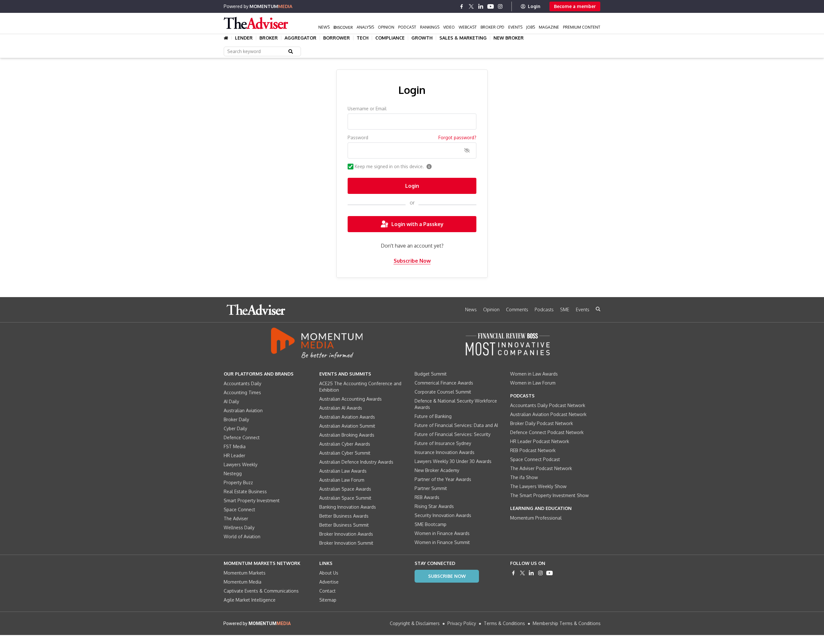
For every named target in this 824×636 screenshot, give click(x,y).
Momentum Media (242, 582)
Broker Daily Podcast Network (541, 423)
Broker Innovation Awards (346, 534)
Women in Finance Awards (442, 533)
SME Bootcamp (430, 524)
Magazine (549, 27)
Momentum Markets (245, 573)
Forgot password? (457, 137)
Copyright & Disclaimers (415, 623)
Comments (517, 309)
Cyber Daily (235, 428)
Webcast (468, 27)
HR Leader (234, 455)
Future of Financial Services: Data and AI (456, 425)
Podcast (407, 27)
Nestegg (233, 473)
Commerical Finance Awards (444, 383)
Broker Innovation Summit (346, 543)
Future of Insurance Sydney (443, 443)
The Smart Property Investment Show (549, 495)
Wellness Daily (239, 527)
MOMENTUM (270, 6)
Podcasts (544, 309)
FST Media (235, 446)
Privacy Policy (461, 623)
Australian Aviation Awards (347, 417)
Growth (422, 38)
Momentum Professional (536, 518)
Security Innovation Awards (443, 515)
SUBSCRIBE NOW (447, 576)
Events (515, 27)
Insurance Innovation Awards (444, 452)
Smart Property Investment (252, 500)
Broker (268, 38)
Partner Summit (431, 488)
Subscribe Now (412, 261)
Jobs (530, 27)
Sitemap (327, 600)
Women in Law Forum (533, 383)
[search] (598, 309)
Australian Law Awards (343, 471)
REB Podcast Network (533, 450)
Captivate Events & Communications (261, 591)
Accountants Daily (242, 383)
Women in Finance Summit (442, 542)
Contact (327, 591)
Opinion (386, 27)
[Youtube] (490, 6)
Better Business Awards (344, 516)
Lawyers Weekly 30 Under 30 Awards (453, 461)
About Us (328, 573)
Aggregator (300, 38)
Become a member (575, 6)
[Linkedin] (481, 6)
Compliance (390, 38)
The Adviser (236, 518)
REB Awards (427, 497)
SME (564, 309)
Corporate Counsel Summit (443, 392)
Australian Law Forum (341, 480)
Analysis (365, 27)
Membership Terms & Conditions (567, 623)
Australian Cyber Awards (344, 444)
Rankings (429, 27)
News (324, 27)
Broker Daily (236, 419)
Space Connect (239, 509)
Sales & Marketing (463, 38)
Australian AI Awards (340, 408)
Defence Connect (242, 437)
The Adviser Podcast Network (541, 468)
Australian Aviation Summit (347, 426)
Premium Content (581, 27)
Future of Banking (433, 416)
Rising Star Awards (434, 506)
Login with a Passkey (417, 224)
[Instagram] (500, 6)
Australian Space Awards (345, 489)
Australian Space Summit (345, 498)
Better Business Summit (344, 525)
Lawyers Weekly (241, 464)
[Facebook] (461, 6)
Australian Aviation (243, 410)
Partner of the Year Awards (443, 479)
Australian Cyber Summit (344, 453)
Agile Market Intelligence (250, 600)
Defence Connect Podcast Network (547, 432)
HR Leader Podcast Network (539, 441)
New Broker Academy (437, 470)
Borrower (336, 38)
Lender (244, 38)
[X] (471, 6)
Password (358, 137)
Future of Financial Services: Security (453, 434)
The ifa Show (524, 477)
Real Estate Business (245, 491)
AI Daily (231, 401)
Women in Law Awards (534, 374)
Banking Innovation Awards (347, 507)
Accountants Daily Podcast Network (547, 405)
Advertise (329, 582)
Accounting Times (242, 392)
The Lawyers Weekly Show (538, 486)
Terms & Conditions (504, 623)
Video (449, 27)
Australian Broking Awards (346, 435)
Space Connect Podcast (535, 459)
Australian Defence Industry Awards (356, 462)
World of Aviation (242, 536)
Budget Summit (431, 374)
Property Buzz (238, 482)
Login (534, 6)
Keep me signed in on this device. (389, 166)
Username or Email (367, 108)
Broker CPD (492, 27)
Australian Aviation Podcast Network (548, 414)
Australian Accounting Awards (350, 399)
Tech (363, 38)
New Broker (508, 38)
